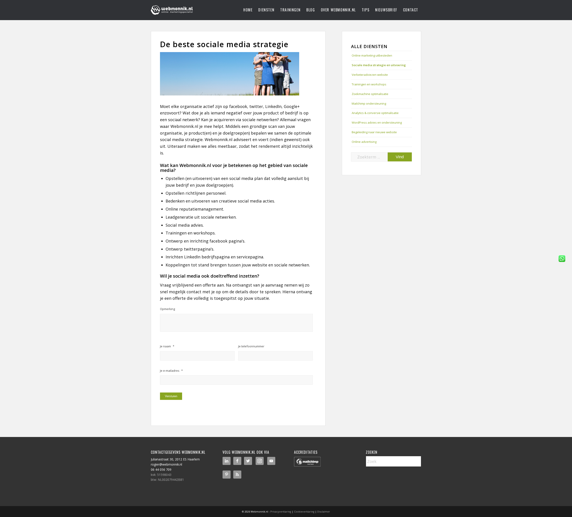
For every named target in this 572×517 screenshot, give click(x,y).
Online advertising (364, 142)
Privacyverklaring (280, 511)
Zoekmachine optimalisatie (370, 94)
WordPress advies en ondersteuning (377, 122)
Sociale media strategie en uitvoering (379, 65)
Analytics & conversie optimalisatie (375, 113)
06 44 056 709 (161, 469)
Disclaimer (323, 511)
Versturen (171, 396)
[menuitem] (247, 10)
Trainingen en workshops (369, 84)
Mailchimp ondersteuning (369, 103)
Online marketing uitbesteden (372, 55)
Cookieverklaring (304, 511)
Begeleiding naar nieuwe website (374, 132)
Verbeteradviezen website (370, 75)
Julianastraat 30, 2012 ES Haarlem (175, 459)
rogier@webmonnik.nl (166, 464)
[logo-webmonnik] (172, 10)
